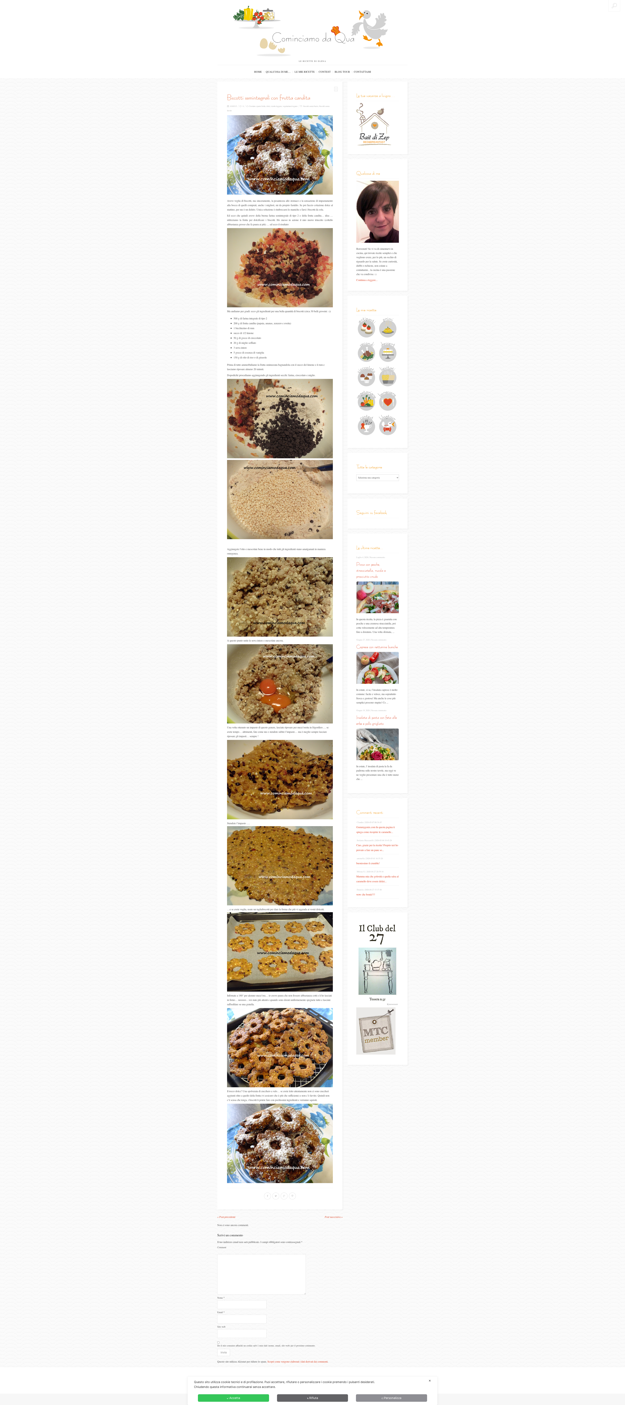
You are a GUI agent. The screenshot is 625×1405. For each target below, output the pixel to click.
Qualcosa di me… (278, 71)
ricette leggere (276, 106)
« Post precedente (226, 1217)
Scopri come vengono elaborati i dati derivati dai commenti (297, 1361)
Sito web (221, 1326)
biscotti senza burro (310, 106)
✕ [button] (430, 1380)
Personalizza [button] (392, 1398)
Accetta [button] (234, 1398)
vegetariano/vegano (290, 106)
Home (258, 71)
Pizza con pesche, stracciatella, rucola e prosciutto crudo (371, 570)
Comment (221, 1247)
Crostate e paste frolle (257, 106)
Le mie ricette (305, 71)
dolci (268, 106)
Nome (221, 1297)
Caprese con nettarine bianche (377, 647)
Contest (325, 71)
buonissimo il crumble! (368, 863)
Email (221, 1312)
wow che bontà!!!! (365, 894)
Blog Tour (342, 71)
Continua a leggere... (367, 280)
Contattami (362, 71)
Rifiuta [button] (313, 1398)
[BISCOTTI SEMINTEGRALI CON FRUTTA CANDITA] (280, 155)
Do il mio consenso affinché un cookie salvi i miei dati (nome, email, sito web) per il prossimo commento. (266, 1345)
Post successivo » (334, 1217)
